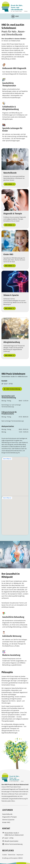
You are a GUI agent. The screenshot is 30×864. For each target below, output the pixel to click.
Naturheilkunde (7, 814)
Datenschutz (11, 854)
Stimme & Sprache (8, 819)
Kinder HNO (6, 822)
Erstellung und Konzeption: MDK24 (12, 858)
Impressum (20, 854)
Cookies (4, 854)
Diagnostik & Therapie (9, 817)
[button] (13, 16)
